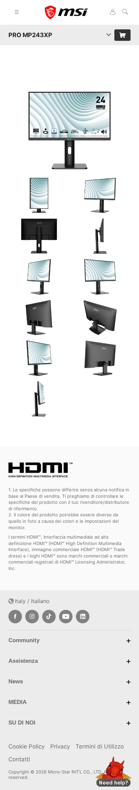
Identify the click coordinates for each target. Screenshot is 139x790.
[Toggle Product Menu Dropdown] (108, 35)
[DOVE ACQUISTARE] (122, 35)
